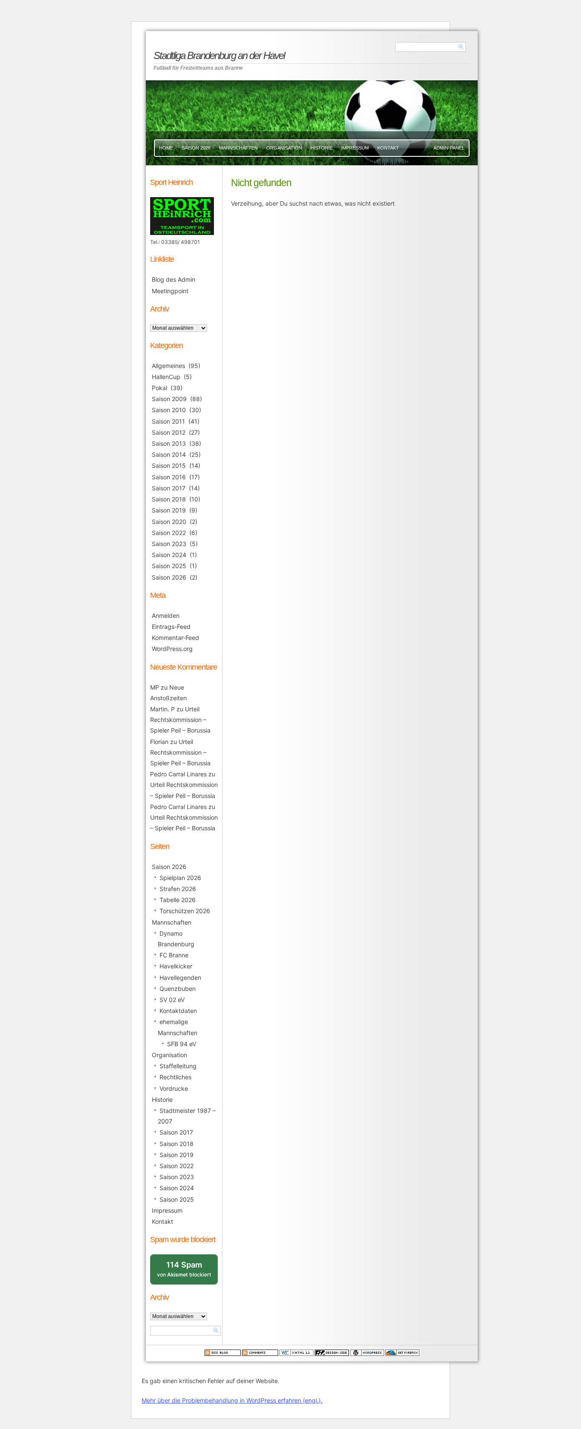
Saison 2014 (169, 454)
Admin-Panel (448, 147)
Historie (321, 147)
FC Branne (173, 955)
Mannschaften (238, 147)
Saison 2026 (196, 147)
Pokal (159, 387)
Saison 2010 (169, 409)
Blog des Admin (173, 279)
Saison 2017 (168, 488)
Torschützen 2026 (184, 910)
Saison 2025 (169, 565)
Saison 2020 (169, 521)
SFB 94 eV (181, 1043)
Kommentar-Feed (175, 637)
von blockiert (187, 1272)
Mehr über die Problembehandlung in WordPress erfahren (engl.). (232, 1400)
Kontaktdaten (178, 1010)
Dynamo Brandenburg (176, 939)
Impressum (355, 147)
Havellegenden (180, 977)
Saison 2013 (169, 443)
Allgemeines (168, 365)
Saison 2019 (169, 510)
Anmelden (165, 615)
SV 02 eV (172, 999)
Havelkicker (175, 966)
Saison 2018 (169, 499)
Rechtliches (175, 1077)
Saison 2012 (168, 432)
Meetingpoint (170, 290)
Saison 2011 (168, 421)
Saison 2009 (169, 398)
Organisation (284, 147)
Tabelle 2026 (177, 899)
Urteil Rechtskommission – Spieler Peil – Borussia (180, 719)
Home (166, 147)
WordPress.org (172, 648)
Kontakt (388, 147)
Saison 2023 (169, 543)
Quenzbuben (177, 988)
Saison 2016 (169, 477)
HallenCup (166, 376)
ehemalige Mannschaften (177, 1027)
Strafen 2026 (177, 888)
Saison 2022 (169, 532)
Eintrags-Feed (171, 626)
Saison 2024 (169, 554)
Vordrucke (173, 1088)
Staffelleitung (178, 1066)
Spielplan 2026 (180, 877)
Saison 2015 (169, 465)
